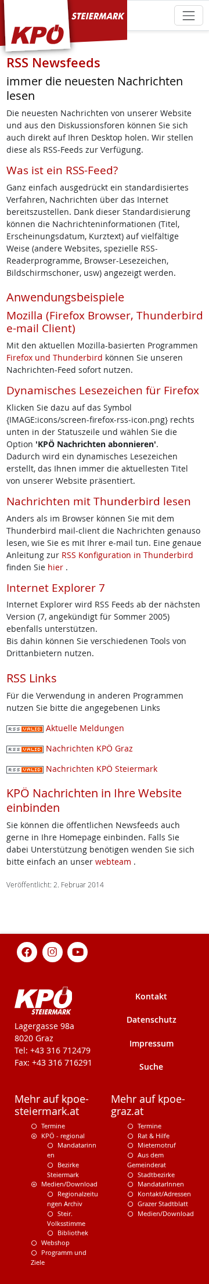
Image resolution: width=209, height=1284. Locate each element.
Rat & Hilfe (154, 1135)
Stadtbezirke (156, 1174)
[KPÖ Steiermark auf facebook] (27, 950)
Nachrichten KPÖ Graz (88, 748)
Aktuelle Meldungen (84, 727)
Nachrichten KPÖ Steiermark (100, 768)
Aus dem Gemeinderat (146, 1159)
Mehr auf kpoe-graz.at (148, 1105)
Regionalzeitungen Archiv (72, 1198)
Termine (53, 1125)
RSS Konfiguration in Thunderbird (127, 554)
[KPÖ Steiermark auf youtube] (78, 950)
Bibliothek (72, 1232)
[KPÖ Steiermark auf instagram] (52, 950)
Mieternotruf (157, 1145)
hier (57, 567)
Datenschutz (151, 1019)
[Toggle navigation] (188, 15)
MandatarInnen (161, 1183)
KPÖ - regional (63, 1135)
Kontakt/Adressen (164, 1193)
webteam (113, 861)
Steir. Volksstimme (66, 1218)
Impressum (151, 1043)
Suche (151, 1066)
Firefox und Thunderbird (55, 357)
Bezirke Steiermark (63, 1169)
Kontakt (151, 996)
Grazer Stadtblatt (163, 1203)
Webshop (55, 1242)
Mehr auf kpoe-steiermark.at (52, 1105)
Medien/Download (69, 1183)
